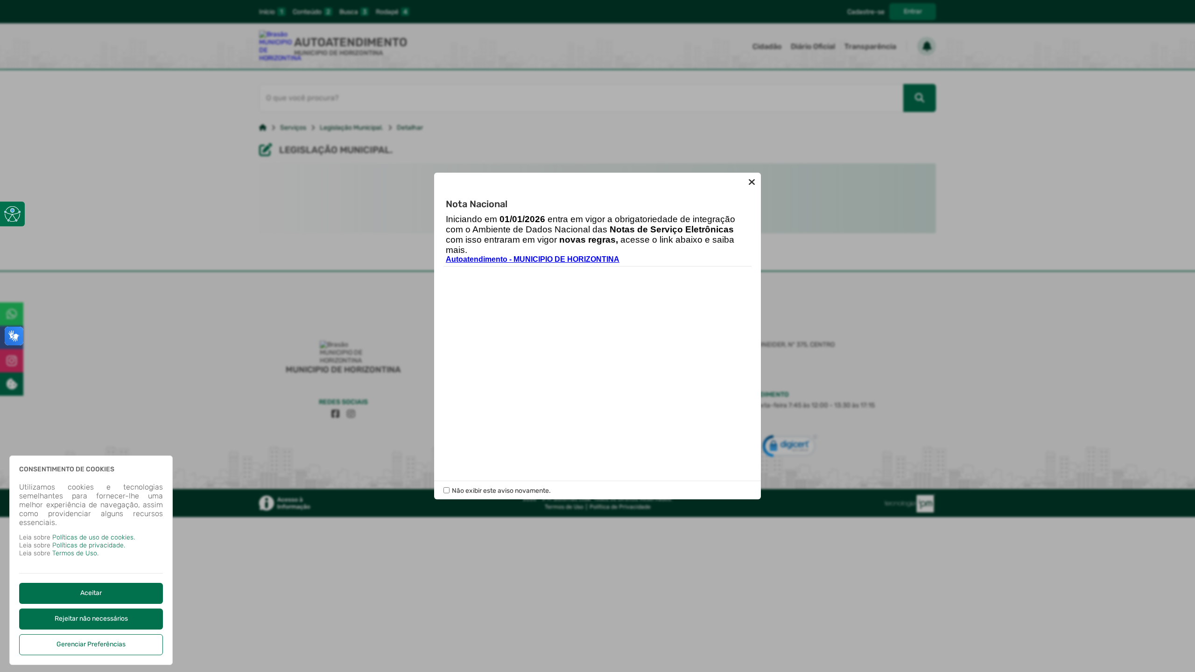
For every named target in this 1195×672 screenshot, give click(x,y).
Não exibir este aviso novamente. (501, 491)
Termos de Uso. (75, 553)
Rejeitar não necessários (91, 619)
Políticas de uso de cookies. (93, 537)
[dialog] (91, 560)
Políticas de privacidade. (88, 545)
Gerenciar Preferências (91, 644)
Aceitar (91, 593)
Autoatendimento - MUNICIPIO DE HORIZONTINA (532, 259)
